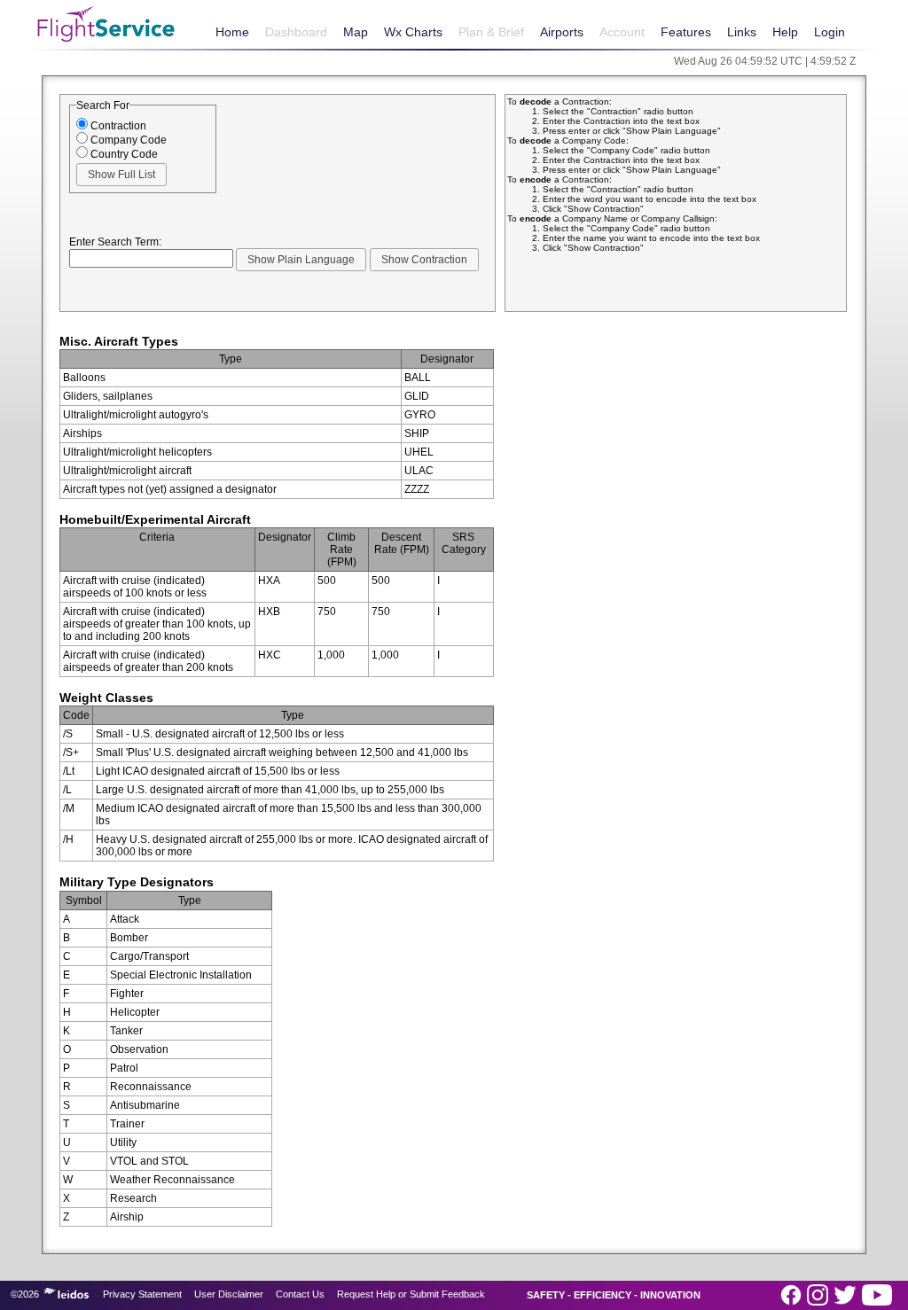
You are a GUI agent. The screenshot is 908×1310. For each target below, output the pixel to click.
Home (232, 32)
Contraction (117, 126)
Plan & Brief (491, 32)
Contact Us (300, 1294)
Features (686, 32)
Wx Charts (413, 32)
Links (741, 32)
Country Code (123, 154)
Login (829, 32)
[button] (121, 174)
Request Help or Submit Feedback (411, 1294)
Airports (561, 32)
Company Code (127, 140)
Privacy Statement (142, 1294)
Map (355, 32)
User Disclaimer (228, 1294)
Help (785, 32)
